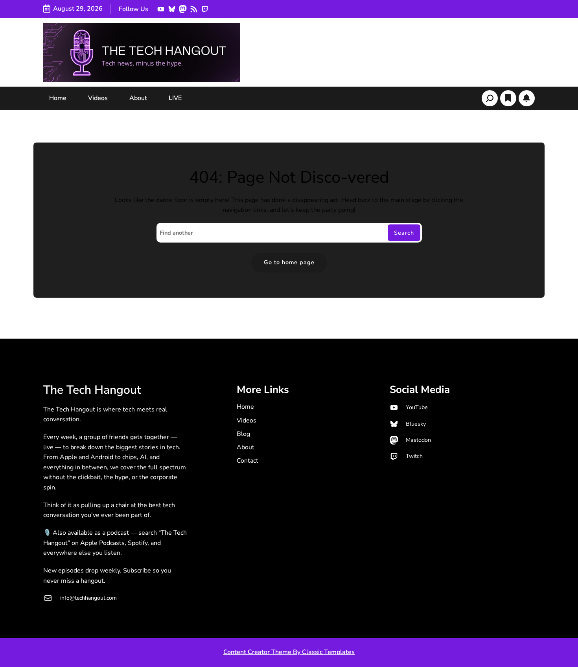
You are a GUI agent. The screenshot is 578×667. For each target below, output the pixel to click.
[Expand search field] (490, 98)
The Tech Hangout (92, 390)
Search (404, 233)
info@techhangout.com (88, 598)
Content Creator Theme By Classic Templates (289, 652)
